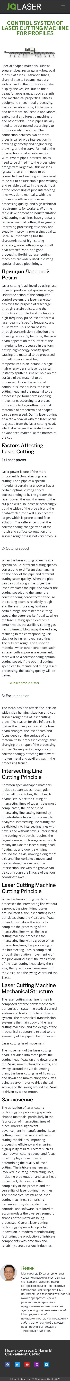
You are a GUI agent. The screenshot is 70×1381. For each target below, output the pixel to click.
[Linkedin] (46, 1364)
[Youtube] (27, 1364)
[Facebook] (7, 1364)
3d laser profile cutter (23, 683)
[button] (63, 7)
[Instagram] (36, 1364)
